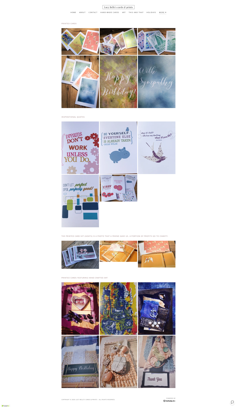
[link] (118, 7)
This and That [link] (136, 12)
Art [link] (124, 12)
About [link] (82, 12)
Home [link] (73, 12)
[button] (162, 12)
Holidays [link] (151, 12)
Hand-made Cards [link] (109, 12)
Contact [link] (93, 12)
